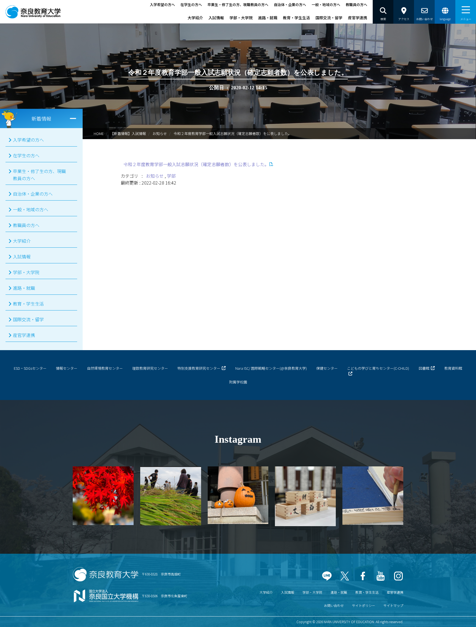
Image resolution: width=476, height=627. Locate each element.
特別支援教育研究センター (198, 368)
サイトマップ (393, 605)
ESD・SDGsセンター (30, 368)
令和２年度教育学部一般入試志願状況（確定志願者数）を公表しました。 (196, 164)
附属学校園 (238, 382)
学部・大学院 (241, 17)
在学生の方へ (191, 4)
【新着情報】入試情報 (128, 133)
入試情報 (216, 17)
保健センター (327, 368)
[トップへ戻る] (457, 615)
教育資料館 (453, 368)
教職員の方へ (356, 4)
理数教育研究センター (150, 368)
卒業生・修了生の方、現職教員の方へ (237, 4)
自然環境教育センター (105, 368)
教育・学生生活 (296, 17)
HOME (99, 133)
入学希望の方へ (162, 4)
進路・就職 (267, 17)
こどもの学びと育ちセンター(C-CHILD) (378, 368)
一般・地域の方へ (326, 4)
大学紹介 (195, 17)
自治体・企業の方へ (290, 4)
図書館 (424, 368)
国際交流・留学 (328, 17)
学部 (171, 175)
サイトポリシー (363, 605)
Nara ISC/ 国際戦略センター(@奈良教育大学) (271, 368)
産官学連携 (357, 17)
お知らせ (160, 133)
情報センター (66, 368)
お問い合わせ (334, 605)
